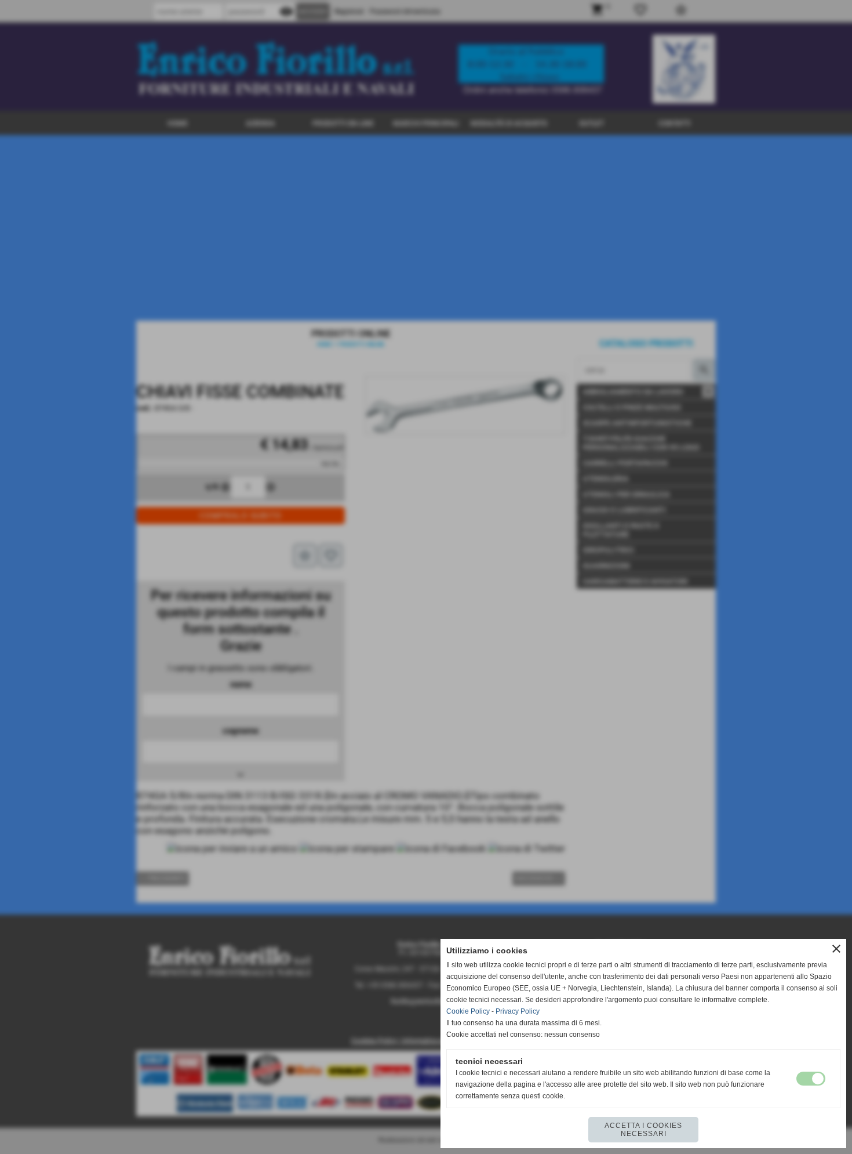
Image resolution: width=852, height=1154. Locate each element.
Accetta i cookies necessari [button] (643, 1130)
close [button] (836, 949)
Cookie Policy (468, 1011)
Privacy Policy (518, 1011)
